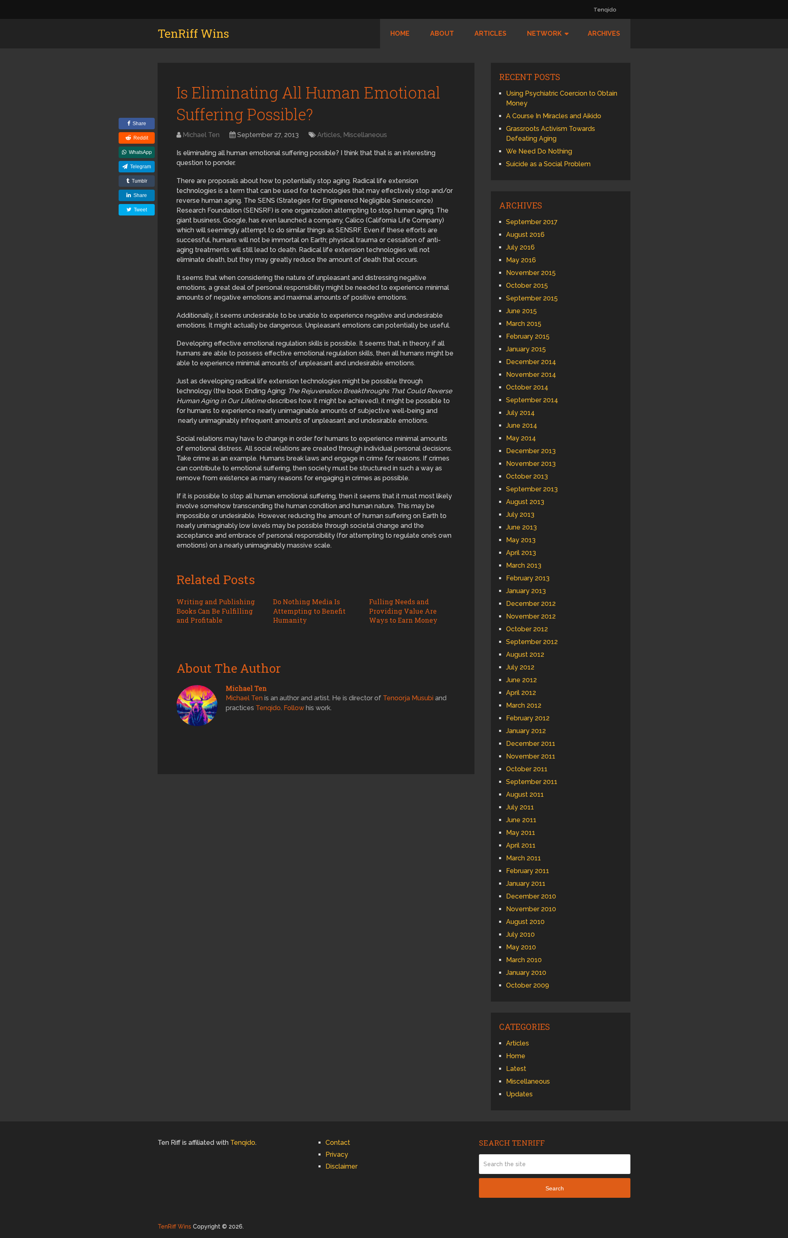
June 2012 (521, 680)
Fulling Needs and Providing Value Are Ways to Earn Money (403, 610)
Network (544, 33)
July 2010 (520, 934)
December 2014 (531, 362)
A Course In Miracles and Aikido (553, 116)
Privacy (336, 1154)
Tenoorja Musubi (408, 698)
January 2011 (525, 883)
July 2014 (520, 413)
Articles (490, 33)
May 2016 (521, 260)
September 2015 (532, 298)
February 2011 (527, 871)
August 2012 (525, 654)
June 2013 (521, 527)
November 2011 (530, 756)
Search (554, 1188)
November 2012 (531, 616)
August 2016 (525, 234)
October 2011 (526, 769)
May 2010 (521, 947)
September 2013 (532, 489)
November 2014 (531, 374)
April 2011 (521, 845)
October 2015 (527, 285)
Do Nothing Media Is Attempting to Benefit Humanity (309, 610)
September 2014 (532, 400)
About (442, 33)
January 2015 (526, 349)
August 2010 (525, 922)
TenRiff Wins (193, 33)
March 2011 (523, 858)
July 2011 (520, 807)
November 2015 (531, 273)
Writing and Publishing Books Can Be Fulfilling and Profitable (215, 610)
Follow (294, 708)
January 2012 (526, 731)
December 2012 (531, 604)
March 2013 (523, 565)
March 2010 (524, 960)
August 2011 (525, 794)
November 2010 (531, 909)
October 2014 (527, 387)
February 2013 (528, 578)
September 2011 (531, 782)
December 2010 (531, 896)
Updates (519, 1094)
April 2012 (521, 693)
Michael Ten (201, 135)
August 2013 (525, 502)
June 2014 (521, 425)
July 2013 (520, 514)
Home (400, 33)
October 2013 (527, 476)
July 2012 (520, 667)
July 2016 (520, 247)
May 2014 (521, 438)
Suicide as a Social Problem (548, 164)
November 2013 (531, 464)
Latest (516, 1069)
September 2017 (532, 222)
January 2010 (526, 973)
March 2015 (523, 324)
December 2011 (530, 743)
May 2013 (521, 540)
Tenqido (604, 10)
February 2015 (528, 336)
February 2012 (528, 718)
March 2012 (523, 705)
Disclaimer (341, 1166)
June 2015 (521, 311)
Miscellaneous (365, 135)
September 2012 (532, 642)
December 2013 (531, 451)
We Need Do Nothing (539, 151)
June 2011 (521, 820)
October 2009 (527, 985)
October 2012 (527, 629)
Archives (604, 33)
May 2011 (520, 833)
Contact (337, 1142)
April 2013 (521, 553)
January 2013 (526, 591)
